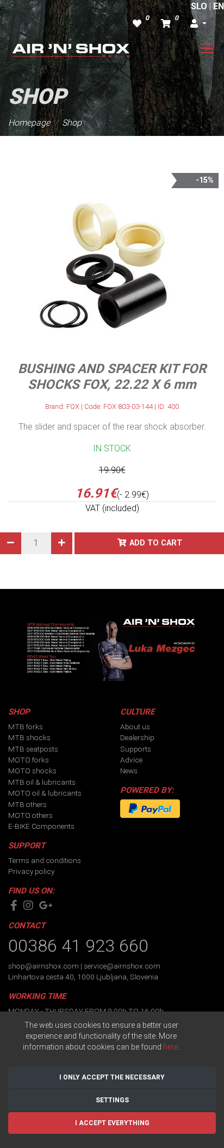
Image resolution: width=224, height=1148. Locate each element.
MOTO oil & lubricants (45, 793)
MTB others (27, 804)
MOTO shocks (32, 770)
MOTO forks (28, 759)
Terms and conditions (44, 860)
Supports (135, 748)
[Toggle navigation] (207, 48)
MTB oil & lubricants (42, 782)
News (129, 770)
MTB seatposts (33, 748)
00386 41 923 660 (78, 945)
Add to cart (155, 543)
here (170, 1046)
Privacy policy (31, 871)
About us (135, 726)
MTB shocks (29, 737)
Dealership (137, 737)
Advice (131, 759)
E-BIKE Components (41, 826)
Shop (72, 122)
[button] (198, 24)
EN (218, 6)
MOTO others (30, 815)
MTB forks (25, 726)
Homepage (29, 122)
